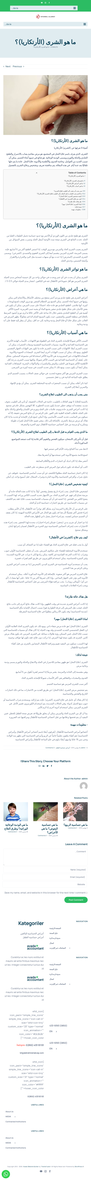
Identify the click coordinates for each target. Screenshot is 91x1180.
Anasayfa (54, 47)
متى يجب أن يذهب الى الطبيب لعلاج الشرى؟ (68, 191)
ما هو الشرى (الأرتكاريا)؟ (76, 176)
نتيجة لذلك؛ (78, 207)
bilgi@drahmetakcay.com (32, 1053)
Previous (17, 66)
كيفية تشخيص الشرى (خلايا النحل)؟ (70, 196)
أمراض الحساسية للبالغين (32, 933)
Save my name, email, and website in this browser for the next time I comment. (44, 892)
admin (83, 748)
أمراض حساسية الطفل (63, 748)
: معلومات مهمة (76, 209)
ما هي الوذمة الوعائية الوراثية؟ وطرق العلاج (16, 826)
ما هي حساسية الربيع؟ (76, 824)
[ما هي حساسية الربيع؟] (75, 811)
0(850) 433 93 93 (35, 1045)
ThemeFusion (46, 1167)
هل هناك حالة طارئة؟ (75, 201)
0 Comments (50, 748)
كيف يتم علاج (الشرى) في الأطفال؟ (70, 199)
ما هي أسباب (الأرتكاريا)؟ (75, 186)
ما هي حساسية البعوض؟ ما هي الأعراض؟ (49, 828)
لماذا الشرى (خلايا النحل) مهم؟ (71, 204)
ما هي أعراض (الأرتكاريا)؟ (74, 183)
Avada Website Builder (31, 1167)
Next (8, 66)
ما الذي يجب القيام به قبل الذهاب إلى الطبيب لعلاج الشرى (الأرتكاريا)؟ (59, 194)
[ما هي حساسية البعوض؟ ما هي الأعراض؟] (45, 811)
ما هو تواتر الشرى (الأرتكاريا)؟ (73, 181)
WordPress (78, 1167)
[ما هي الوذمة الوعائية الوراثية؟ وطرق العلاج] (15, 811)
